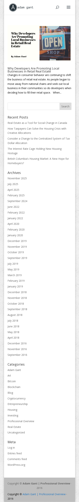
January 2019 (15, 286)
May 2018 (13, 332)
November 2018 (17, 298)
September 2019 (17, 258)
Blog (10, 392)
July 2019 (13, 263)
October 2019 (16, 252)
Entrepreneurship (18, 404)
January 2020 (15, 235)
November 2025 (17, 178)
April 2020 (13, 223)
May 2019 (13, 269)
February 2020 (16, 229)
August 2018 (15, 315)
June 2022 (13, 206)
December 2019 (17, 241)
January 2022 (15, 218)
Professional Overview (21, 421)
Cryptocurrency (17, 398)
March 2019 (15, 275)
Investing (13, 415)
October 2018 (16, 303)
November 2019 (17, 246)
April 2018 (13, 337)
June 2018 (13, 326)
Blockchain (14, 387)
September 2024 (17, 201)
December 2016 (17, 343)
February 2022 (16, 212)
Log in (11, 447)
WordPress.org (16, 465)
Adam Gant (14, 370)
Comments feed (17, 459)
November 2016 (17, 349)
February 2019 (16, 280)
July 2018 (13, 320)
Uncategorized (16, 432)
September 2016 (17, 355)
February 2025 (16, 195)
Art (9, 375)
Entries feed (15, 453)
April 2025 (13, 189)
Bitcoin (12, 381)
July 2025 (13, 184)
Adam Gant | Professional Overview (46, 483)
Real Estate (14, 427)
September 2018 (17, 309)
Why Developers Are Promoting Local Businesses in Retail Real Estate (33, 69)
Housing (12, 409)
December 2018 (17, 292)
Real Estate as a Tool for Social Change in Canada (37, 123)
